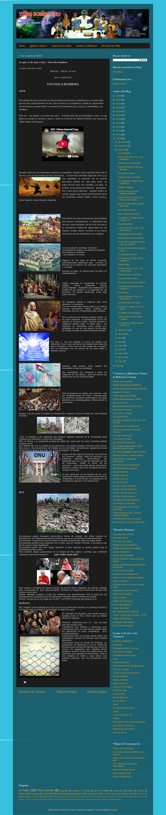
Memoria (140, 794)
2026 (118, 96)
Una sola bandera (125, 224)
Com (104, 794)
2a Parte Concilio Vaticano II (125, 493)
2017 (118, 131)
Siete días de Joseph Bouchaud (126, 500)
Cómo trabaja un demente (129, 214)
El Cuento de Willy (111, 45)
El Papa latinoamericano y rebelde (127, 399)
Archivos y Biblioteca (86, 45)
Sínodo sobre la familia (122, 381)
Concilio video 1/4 (120, 482)
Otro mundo (45, 790)
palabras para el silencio (29, 796)
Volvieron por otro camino (123, 729)
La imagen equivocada (122, 435)
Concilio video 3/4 (120, 475)
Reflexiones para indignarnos (125, 545)
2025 (118, 100)
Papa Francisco (92, 793)
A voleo (24, 790)
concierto (64, 799)
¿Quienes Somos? (38, 45)
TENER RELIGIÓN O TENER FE (127, 385)
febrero (121, 357)
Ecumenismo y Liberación (124, 503)
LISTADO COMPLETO (123, 641)
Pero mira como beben (122, 541)
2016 (118, 134)
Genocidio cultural (120, 538)
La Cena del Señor (121, 417)
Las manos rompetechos (123, 725)
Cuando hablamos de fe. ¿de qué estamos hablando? (127, 514)
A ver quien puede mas (122, 715)
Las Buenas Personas (122, 410)
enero (120, 361)
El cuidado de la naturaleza (129, 313)
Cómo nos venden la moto (124, 769)
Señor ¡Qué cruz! (120, 683)
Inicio (22, 45)
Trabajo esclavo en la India (129, 177)
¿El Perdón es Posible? (123, 413)
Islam (88, 796)
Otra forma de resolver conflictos (132, 282)
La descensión (119, 694)
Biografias (64, 791)
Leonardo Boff (47, 793)
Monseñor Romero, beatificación (126, 465)
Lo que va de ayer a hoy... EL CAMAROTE (130, 297)
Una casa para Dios (121, 662)
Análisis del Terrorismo (122, 618)
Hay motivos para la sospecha (126, 611)
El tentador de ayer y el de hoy (126, 648)
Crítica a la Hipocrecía (122, 776)
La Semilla (117, 645)
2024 (118, 103)
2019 (118, 123)
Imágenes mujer (127, 794)
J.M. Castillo (109, 796)
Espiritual (23, 793)
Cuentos (140, 791)
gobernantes (93, 799)
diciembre (122, 142)
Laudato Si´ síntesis (121, 392)
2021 (118, 115)
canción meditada (101, 791)
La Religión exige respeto (123, 622)
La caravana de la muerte (123, 708)
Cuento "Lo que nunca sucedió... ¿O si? (129, 615)
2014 (118, 366)
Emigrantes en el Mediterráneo (126, 574)
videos (130, 791)
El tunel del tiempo (120, 697)
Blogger (114, 810)
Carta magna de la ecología (124, 395)
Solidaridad (43, 799)
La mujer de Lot (119, 732)
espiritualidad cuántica (78, 799)
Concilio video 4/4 (120, 472)
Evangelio (34, 793)
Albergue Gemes (58, 796)
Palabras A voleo (139, 796)
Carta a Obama (119, 597)
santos (46, 796)
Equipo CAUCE (119, 84)
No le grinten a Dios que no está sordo (129, 722)
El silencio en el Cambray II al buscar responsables (130, 198)
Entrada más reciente (32, 691)
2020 (118, 119)
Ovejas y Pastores (121, 680)
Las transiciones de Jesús (129, 302)
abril (120, 349)
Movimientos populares (123, 594)
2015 (118, 138)
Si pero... (116, 711)
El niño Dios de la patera (123, 625)
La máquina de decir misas (124, 655)
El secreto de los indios (127, 278)
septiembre (123, 330)
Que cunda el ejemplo (127, 210)
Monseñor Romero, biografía (125, 468)
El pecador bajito (120, 690)
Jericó (115, 704)
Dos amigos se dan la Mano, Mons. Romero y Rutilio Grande (128, 447)
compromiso (118, 791)
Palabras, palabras (126, 187)
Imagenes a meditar (81, 791)
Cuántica (113, 794)
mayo (120, 345)
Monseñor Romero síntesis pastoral (128, 455)
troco (109, 799)
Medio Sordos (124, 264)
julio (120, 338)
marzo (121, 353)
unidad (116, 799)
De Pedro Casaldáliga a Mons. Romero (129, 452)
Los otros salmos (123, 796)
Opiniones (78, 793)
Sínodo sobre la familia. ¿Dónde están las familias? (131, 243)
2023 (118, 107)
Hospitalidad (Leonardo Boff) (130, 234)
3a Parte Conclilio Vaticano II (125, 489)
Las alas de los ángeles (123, 687)
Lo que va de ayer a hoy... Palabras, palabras (129, 192)
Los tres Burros (119, 701)
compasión (54, 799)
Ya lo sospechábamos (122, 604)
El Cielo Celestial (120, 676)
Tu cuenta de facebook (127, 254)
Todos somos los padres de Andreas (128, 577)
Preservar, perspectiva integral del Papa (130, 388)
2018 (118, 127)
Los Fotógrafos (124, 153)
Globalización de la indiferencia (126, 426)
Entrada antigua (97, 691)
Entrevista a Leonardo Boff (129, 163)
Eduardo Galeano (120, 581)
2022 (118, 111)
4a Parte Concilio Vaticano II (125, 486)
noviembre (123, 146)
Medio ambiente (63, 793)
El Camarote (123, 292)
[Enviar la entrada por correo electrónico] (25, 682)
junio (120, 342)
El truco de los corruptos (123, 555)
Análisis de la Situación (122, 601)
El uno (115, 659)
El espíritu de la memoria (123, 534)
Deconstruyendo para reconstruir (127, 519)
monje (102, 799)
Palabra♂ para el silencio (28, 799)
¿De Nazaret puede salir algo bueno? (128, 666)
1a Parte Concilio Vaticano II (125, 496)
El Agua (116, 718)
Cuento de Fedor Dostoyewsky (131, 238)
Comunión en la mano (122, 439)
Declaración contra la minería (125, 590)
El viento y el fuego (121, 669)
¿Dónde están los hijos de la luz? (127, 673)
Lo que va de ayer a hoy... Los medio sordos (130, 269)
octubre (121, 150)
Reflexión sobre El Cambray (130, 274)
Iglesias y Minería (120, 403)
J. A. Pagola (97, 796)
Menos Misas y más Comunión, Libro (129, 522)
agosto (121, 334)
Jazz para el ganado (126, 173)
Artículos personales (61, 45)
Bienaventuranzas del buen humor (127, 406)
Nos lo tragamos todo (122, 773)
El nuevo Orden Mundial (123, 570)
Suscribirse (117, 72)
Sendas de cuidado (121, 608)
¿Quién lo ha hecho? (121, 552)
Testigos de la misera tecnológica (127, 548)
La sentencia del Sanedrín (124, 442)
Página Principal (66, 691)
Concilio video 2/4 (120, 479)
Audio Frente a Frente (75, 796)
